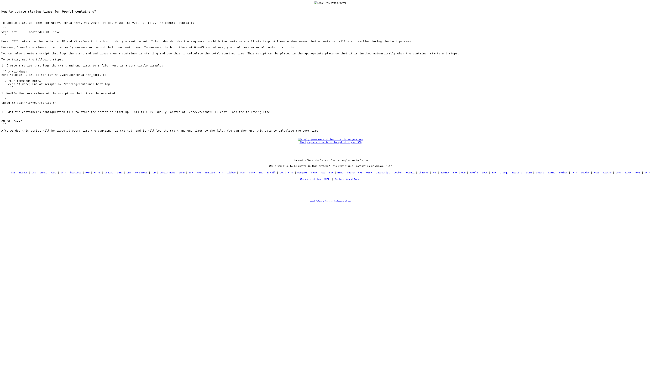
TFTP (574, 172)
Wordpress (141, 172)
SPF (455, 172)
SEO (261, 172)
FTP (221, 172)
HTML (340, 172)
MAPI (53, 172)
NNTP (63, 172)
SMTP (647, 172)
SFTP (314, 172)
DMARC (43, 172)
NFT (199, 172)
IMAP (182, 172)
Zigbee (231, 172)
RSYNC (551, 172)
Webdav (585, 172)
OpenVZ (410, 172)
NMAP (242, 172)
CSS (13, 172)
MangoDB (302, 172)
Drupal (109, 172)
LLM (129, 172)
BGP (494, 172)
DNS (34, 172)
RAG (323, 172)
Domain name (167, 172)
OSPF (369, 172)
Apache (607, 172)
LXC (282, 172)
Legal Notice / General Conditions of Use (330, 201)
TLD (153, 172)
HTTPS (97, 172)
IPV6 (484, 172)
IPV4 (618, 172)
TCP (191, 172)
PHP (87, 172)
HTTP (290, 172)
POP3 (637, 172)
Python (563, 172)
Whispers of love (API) (315, 179)
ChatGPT (423, 172)
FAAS (596, 172)
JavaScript (383, 172)
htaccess (75, 172)
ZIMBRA (445, 172)
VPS (434, 172)
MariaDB (210, 172)
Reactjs (517, 172)
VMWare (540, 172)
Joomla (474, 172)
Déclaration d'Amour (348, 179)
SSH (331, 172)
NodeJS (23, 172)
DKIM (529, 172)
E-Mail (271, 172)
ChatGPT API (354, 172)
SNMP (252, 172)
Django (504, 172)
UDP (463, 172)
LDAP (628, 172)
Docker (398, 172)
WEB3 (120, 172)
